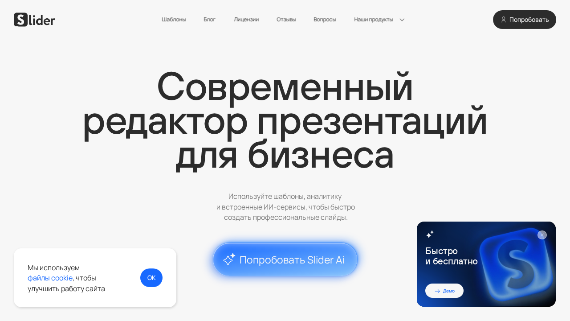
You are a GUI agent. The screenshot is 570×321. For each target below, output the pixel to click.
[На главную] (34, 19)
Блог (210, 19)
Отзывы (286, 19)
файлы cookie (50, 277)
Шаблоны (174, 19)
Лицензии (246, 19)
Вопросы (325, 19)
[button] (381, 19)
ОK (151, 277)
